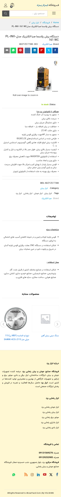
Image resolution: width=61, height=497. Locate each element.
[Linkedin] (38, 475)
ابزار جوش (38, 193)
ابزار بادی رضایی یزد (51, 427)
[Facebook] (57, 475)
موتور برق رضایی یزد (50, 417)
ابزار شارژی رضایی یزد (50, 422)
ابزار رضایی (27, 193)
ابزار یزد (19, 193)
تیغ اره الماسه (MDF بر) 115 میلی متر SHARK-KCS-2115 (16, 337)
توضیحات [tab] (51, 216)
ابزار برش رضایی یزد (50, 412)
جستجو (5, 14)
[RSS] (26, 475)
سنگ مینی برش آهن (50, 335)
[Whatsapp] (14, 475)
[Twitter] (51, 475)
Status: (52, 104)
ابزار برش (44, 188)
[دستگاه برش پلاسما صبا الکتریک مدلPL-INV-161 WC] (55, 50)
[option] (45, 321)
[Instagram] (32, 475)
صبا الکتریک (47, 44)
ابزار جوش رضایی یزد (50, 407)
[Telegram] (20, 475)
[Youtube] (45, 475)
